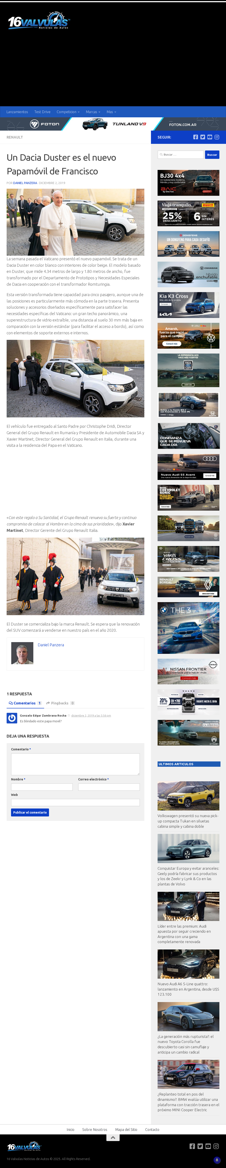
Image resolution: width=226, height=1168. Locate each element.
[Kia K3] (188, 317)
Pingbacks (62, 703)
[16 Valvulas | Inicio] (40, 21)
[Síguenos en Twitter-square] (202, 137)
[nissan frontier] (188, 683)
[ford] (188, 386)
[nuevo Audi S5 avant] (188, 479)
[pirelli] (188, 225)
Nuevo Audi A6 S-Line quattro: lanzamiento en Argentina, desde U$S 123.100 (188, 989)
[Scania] (189, 448)
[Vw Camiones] (188, 540)
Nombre (18, 779)
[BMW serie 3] (188, 652)
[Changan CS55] (188, 286)
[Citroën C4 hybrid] (188, 744)
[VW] (188, 347)
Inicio (70, 1130)
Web (14, 795)
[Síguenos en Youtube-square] (209, 137)
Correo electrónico (93, 779)
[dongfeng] (188, 255)
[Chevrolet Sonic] (188, 509)
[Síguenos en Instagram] (216, 137)
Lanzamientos (17, 112)
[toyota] (188, 571)
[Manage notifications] (216, 1160)
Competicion (66, 112)
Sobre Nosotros (94, 1130)
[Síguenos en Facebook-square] (195, 137)
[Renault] (188, 596)
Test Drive (42, 112)
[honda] (188, 417)
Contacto (152, 1130)
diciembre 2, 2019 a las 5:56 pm (91, 715)
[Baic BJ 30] (188, 194)
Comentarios (27, 703)
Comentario (21, 749)
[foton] (113, 124)
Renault (15, 137)
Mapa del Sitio (126, 1130)
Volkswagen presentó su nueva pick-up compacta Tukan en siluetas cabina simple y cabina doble (188, 821)
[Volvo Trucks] (188, 714)
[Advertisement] (113, 73)
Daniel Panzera (25, 183)
